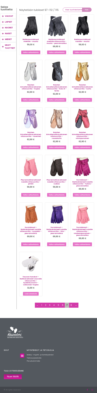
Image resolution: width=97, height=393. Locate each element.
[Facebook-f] (87, 390)
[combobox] (72, 10)
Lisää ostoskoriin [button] (31, 294)
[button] (22, 356)
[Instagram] (92, 390)
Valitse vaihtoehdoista (31, 52)
